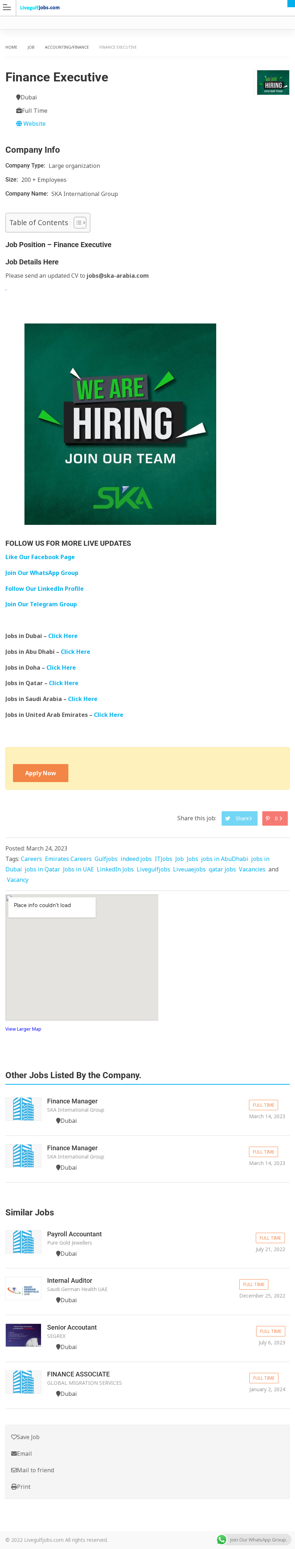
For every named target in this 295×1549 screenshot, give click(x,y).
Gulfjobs (106, 859)
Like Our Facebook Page (40, 557)
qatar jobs (222, 869)
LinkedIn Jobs (115, 869)
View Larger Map (23, 1029)
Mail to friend (35, 1470)
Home (11, 47)
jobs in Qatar (42, 869)
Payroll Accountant (74, 1234)
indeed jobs (136, 859)
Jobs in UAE (78, 869)
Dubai (291, 3)
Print (24, 1487)
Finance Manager (72, 1101)
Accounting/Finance (67, 47)
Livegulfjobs (153, 869)
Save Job (28, 1437)
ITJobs (163, 859)
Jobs (192, 859)
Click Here (63, 636)
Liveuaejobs (189, 869)
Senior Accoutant (72, 1327)
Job (31, 47)
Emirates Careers (68, 859)
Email (24, 1454)
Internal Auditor (69, 1280)
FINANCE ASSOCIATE (78, 1374)
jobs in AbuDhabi (224, 859)
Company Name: (27, 193)
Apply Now (40, 773)
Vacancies (252, 869)
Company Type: (26, 165)
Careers (31, 859)
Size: (12, 179)
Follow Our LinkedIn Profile (44, 589)
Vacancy (17, 880)
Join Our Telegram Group (41, 604)
